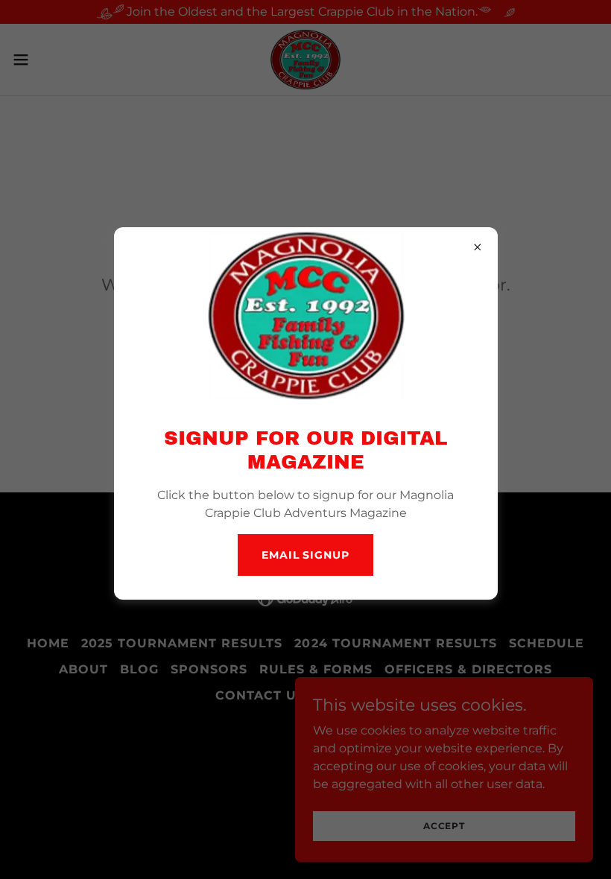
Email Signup (305, 555)
